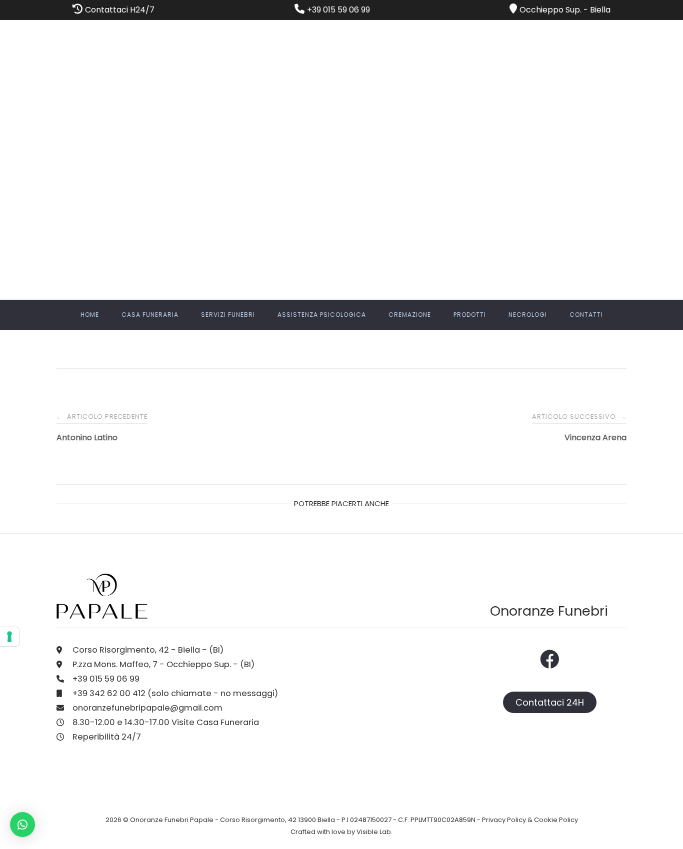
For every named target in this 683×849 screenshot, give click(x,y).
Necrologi (527, 314)
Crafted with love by (323, 832)
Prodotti (470, 314)
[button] (22, 824)
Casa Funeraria (150, 314)
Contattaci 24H (550, 702)
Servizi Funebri (228, 314)
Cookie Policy (556, 820)
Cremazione (409, 314)
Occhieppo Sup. (551, 9)
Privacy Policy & (508, 820)
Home (89, 314)
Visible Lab (373, 832)
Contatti (586, 314)
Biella (600, 9)
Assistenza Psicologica (322, 314)
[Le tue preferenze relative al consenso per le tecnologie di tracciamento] (9, 636)
